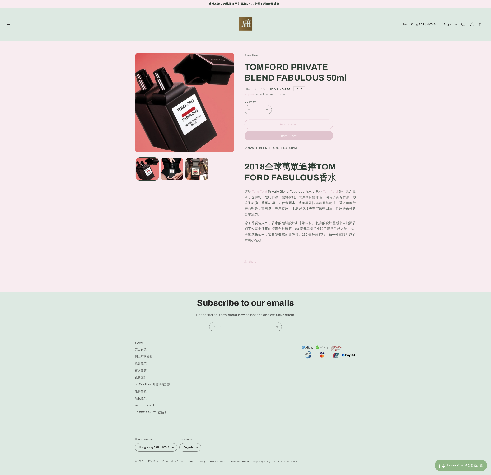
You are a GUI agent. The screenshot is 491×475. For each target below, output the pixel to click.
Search (140, 342)
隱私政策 (141, 398)
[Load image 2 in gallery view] (172, 169)
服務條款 (141, 391)
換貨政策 (141, 363)
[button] (8, 24)
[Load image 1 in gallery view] (147, 169)
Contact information (286, 461)
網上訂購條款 (144, 356)
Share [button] (252, 261)
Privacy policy (218, 461)
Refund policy (197, 461)
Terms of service (239, 461)
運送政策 (141, 370)
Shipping (250, 94)
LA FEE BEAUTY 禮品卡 (151, 412)
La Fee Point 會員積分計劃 (153, 384)
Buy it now (289, 135)
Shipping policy (261, 461)
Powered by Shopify (174, 461)
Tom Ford (259, 191)
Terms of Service (146, 405)
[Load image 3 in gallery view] (196, 169)
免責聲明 (141, 377)
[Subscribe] (277, 326)
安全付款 (141, 349)
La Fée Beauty (153, 461)
